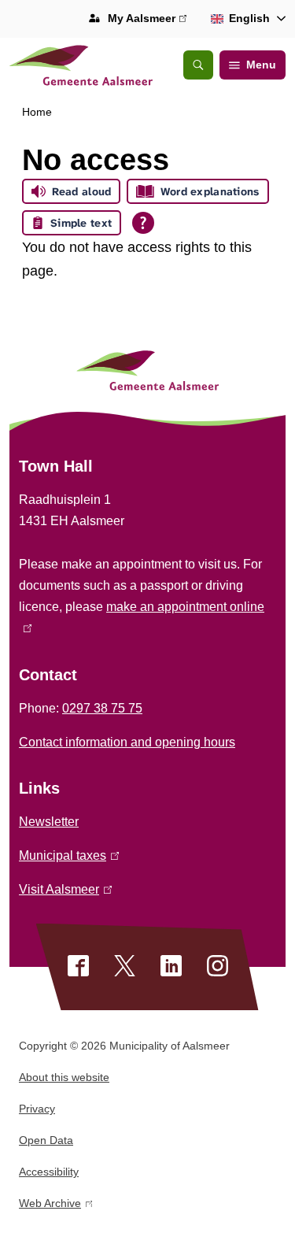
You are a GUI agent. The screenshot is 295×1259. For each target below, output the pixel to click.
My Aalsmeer (145, 20)
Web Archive (50, 1206)
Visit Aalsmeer (62, 889)
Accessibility (49, 1171)
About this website (64, 1077)
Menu (261, 64)
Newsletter (49, 821)
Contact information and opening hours (127, 742)
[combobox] (245, 18)
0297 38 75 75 (102, 708)
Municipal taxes (66, 855)
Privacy (37, 1108)
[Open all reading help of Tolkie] (143, 223)
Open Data (46, 1140)
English (249, 18)
